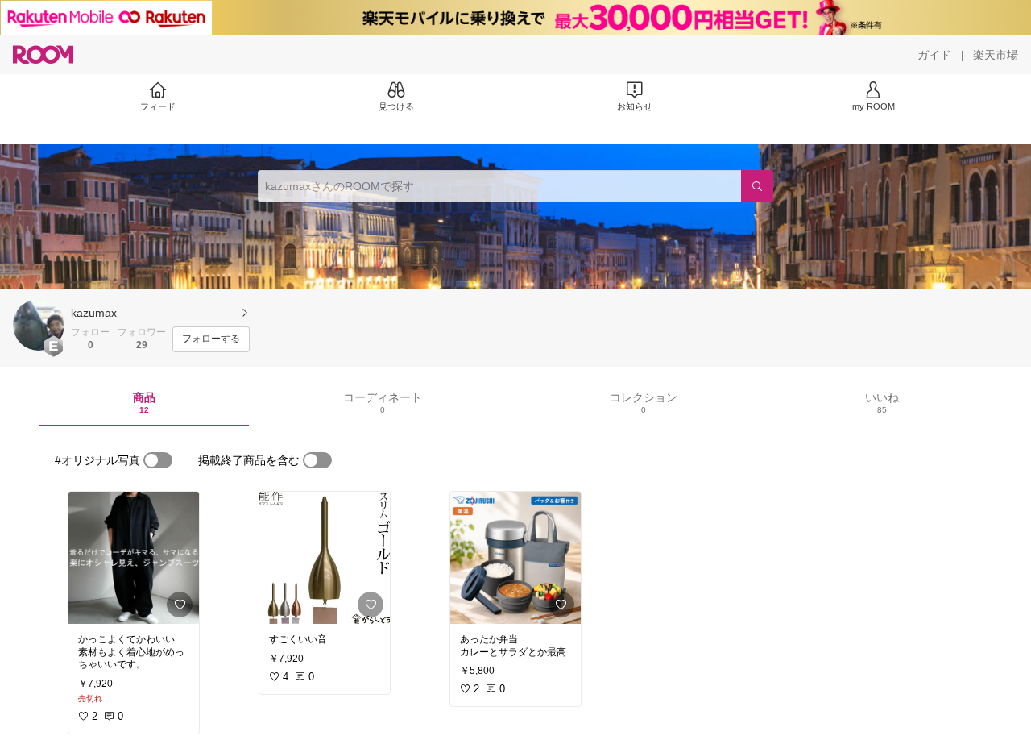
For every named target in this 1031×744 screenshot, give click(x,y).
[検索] (757, 186)
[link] (133, 558)
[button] (38, 325)
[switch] (157, 460)
